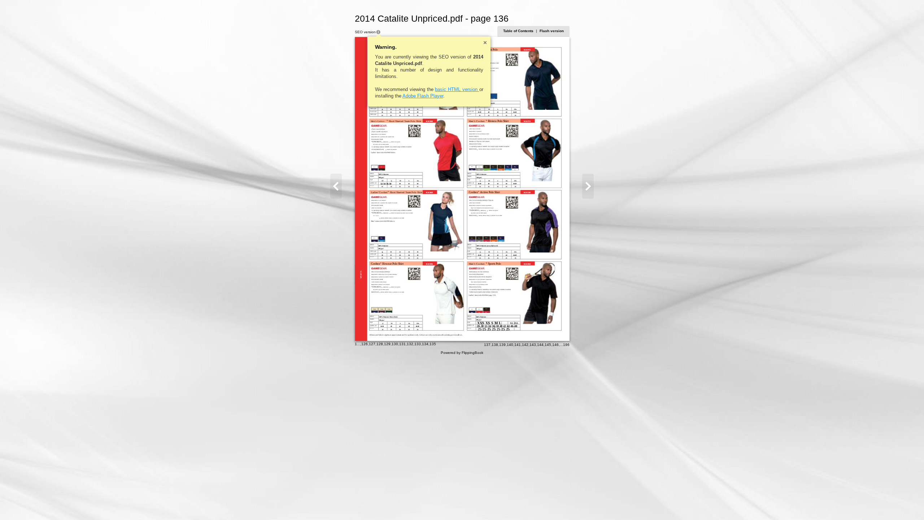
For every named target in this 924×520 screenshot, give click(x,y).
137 (487, 345)
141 (517, 345)
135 (433, 344)
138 (495, 345)
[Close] (485, 42)
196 (566, 345)
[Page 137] (588, 186)
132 (410, 344)
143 (532, 345)
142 (525, 345)
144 (540, 345)
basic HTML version (457, 89)
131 (402, 344)
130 (395, 344)
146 (555, 345)
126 (364, 344)
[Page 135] (336, 186)
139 (502, 345)
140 (510, 345)
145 (548, 345)
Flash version (552, 31)
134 (425, 344)
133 (417, 344)
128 (379, 344)
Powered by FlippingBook (462, 353)
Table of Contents (518, 31)
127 (372, 344)
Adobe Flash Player (422, 96)
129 (387, 344)
